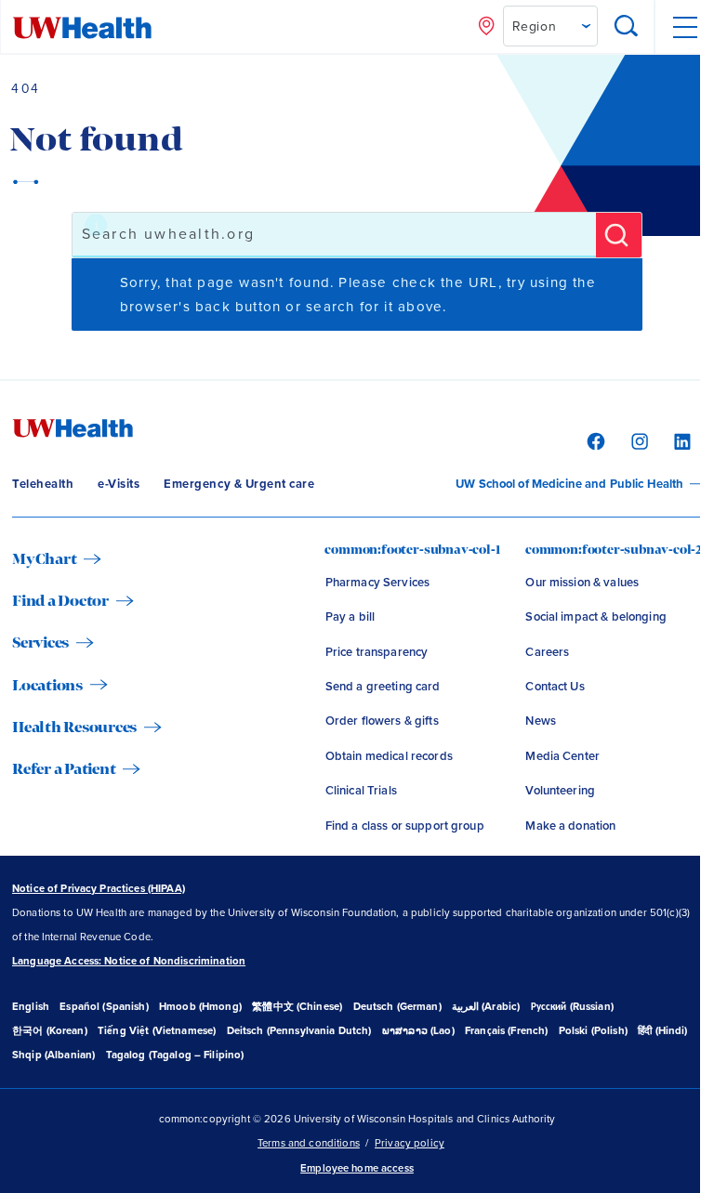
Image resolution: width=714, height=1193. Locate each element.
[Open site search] (627, 27)
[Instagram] (637, 440)
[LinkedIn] (680, 440)
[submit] (618, 235)
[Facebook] (593, 440)
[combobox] (334, 235)
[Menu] (684, 27)
